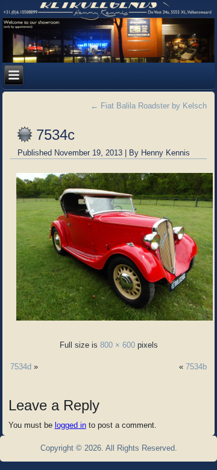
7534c (55, 135)
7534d (20, 366)
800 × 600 (117, 344)
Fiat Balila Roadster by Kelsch (148, 105)
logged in (70, 425)
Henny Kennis (165, 152)
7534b (196, 366)
